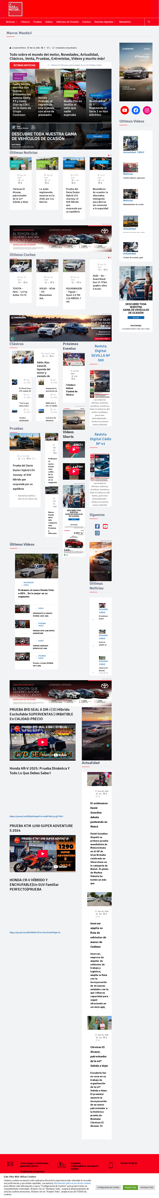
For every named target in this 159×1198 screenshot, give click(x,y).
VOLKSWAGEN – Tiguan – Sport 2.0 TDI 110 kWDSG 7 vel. (47, 295)
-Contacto (75, 1163)
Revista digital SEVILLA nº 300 (100, 353)
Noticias (10, 21)
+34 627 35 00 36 (128, 1163)
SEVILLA (43, 78)
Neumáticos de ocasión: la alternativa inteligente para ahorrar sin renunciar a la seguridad (74, 199)
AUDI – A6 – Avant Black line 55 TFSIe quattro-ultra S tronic (73, 282)
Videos (49, 21)
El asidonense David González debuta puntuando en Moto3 (77, 65)
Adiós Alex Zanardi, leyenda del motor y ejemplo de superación (43, 371)
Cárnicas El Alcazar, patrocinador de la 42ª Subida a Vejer (99, 1056)
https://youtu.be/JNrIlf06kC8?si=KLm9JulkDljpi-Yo (35, 932)
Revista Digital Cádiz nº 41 (100, 439)
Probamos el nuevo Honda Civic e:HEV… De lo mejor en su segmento (36, 593)
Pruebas (37, 21)
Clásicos (25, 21)
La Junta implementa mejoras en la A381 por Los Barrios (20, 195)
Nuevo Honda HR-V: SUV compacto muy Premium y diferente (52, 523)
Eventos (86, 21)
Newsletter (125, 21)
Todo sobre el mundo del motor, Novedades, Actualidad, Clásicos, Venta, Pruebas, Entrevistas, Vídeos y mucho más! (57, 56)
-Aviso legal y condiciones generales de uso (34, 1164)
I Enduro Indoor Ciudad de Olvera (71, 389)
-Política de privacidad (32, 1171)
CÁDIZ (14, 166)
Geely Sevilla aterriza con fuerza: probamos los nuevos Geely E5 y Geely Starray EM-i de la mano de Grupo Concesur (47, 99)
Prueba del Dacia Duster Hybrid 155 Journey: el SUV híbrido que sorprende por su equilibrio (22, 103)
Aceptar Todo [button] (130, 1187)
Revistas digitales (104, 21)
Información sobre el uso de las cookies (72, 1183)
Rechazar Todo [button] (147, 1187)
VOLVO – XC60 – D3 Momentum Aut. (20, 293)
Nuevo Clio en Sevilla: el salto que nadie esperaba (98, 108)
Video (26, 585)
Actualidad (16, 162)
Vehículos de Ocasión (67, 21)
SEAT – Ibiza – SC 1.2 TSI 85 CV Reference (100, 292)
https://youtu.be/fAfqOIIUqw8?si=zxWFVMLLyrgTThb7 (36, 816)
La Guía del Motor (19, 48)
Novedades (20, 81)
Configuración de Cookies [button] (108, 1187)
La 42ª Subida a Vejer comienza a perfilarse (100, 194)
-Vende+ (74, 1168)
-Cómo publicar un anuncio (84, 1166)
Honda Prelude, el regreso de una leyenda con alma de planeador (72, 106)
